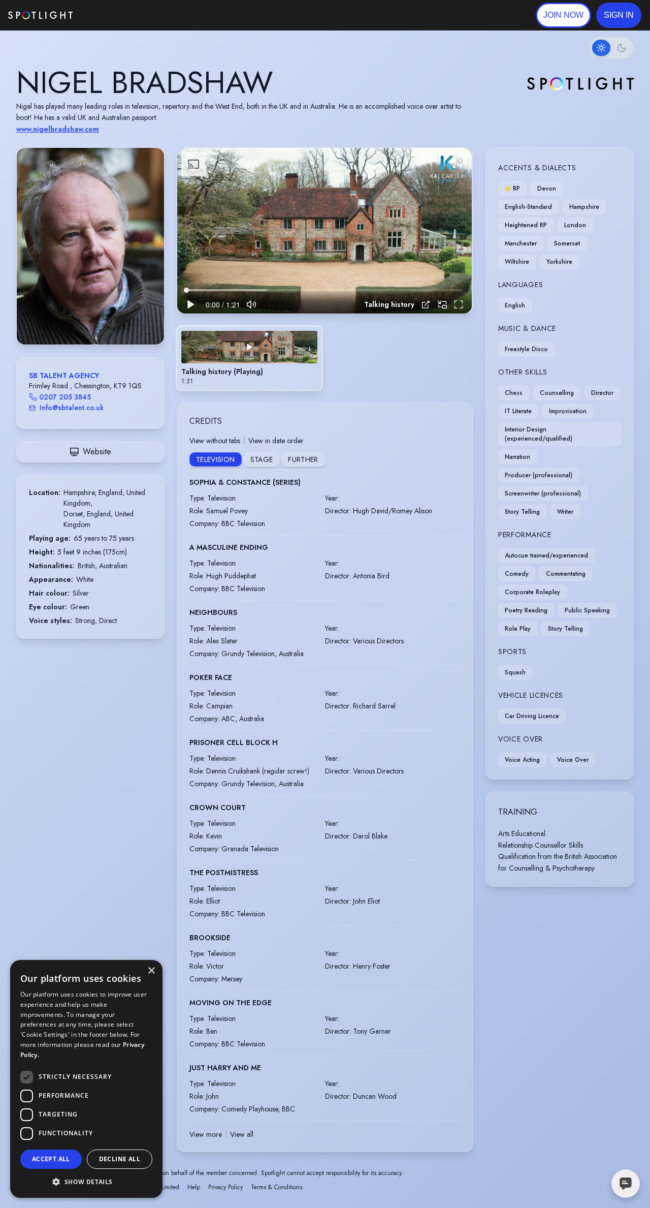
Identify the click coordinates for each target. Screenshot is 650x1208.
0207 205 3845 (65, 397)
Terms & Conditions (276, 1187)
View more (205, 1134)
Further (303, 459)
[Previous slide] (33, 256)
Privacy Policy (225, 1187)
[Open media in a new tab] (425, 304)
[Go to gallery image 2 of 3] (92, 318)
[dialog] (86, 1079)
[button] (618, 15)
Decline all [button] (119, 1159)
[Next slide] (148, 256)
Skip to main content (112, 15)
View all (241, 1134)
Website (97, 451)
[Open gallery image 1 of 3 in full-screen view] (90, 246)
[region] (324, 231)
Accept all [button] (51, 1159)
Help (193, 1187)
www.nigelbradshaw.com (57, 129)
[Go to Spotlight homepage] (40, 15)
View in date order (276, 441)
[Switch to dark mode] (611, 48)
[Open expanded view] (148, 163)
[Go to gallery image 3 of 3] (98, 318)
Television (215, 459)
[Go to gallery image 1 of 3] (85, 318)
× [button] (151, 971)
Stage (261, 459)
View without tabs (214, 441)
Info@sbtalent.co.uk (72, 407)
